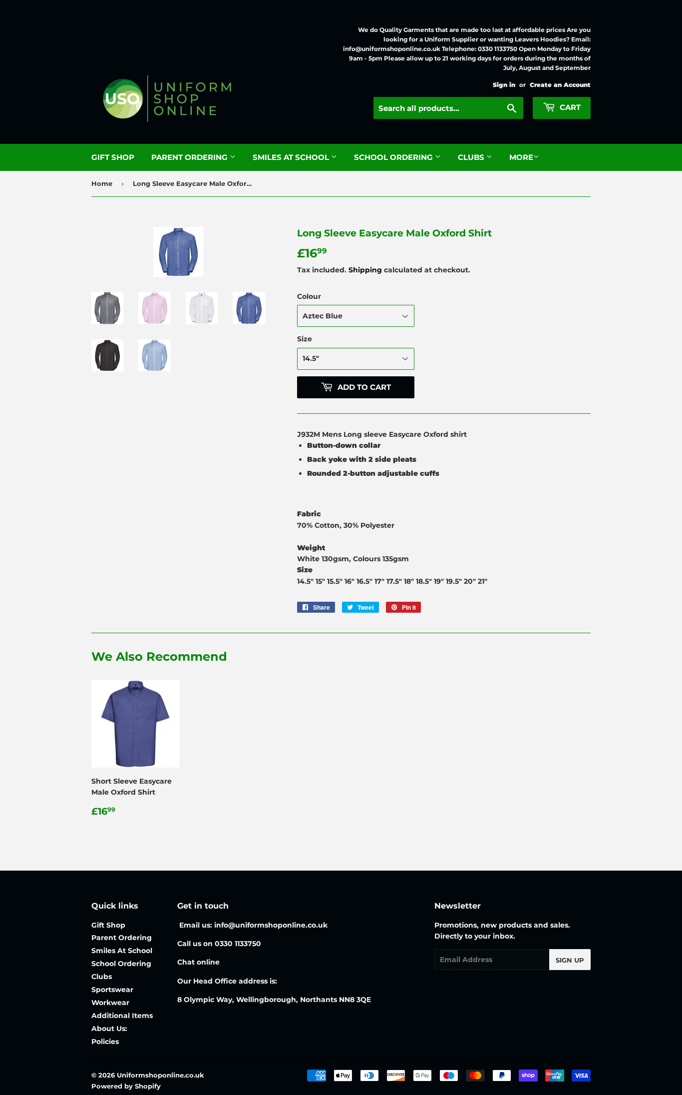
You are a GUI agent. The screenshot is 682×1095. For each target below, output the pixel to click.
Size (304, 338)
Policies (105, 1041)
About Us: (109, 1028)
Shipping (365, 269)
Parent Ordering (190, 157)
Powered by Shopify (126, 1086)
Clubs (472, 157)
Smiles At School (292, 157)
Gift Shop (112, 157)
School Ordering (394, 157)
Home (101, 183)
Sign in (504, 84)
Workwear (110, 1002)
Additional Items (122, 1015)
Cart (569, 107)
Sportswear (112, 989)
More (521, 157)
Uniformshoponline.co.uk (160, 1075)
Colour (309, 296)
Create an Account (560, 84)
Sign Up (570, 960)
